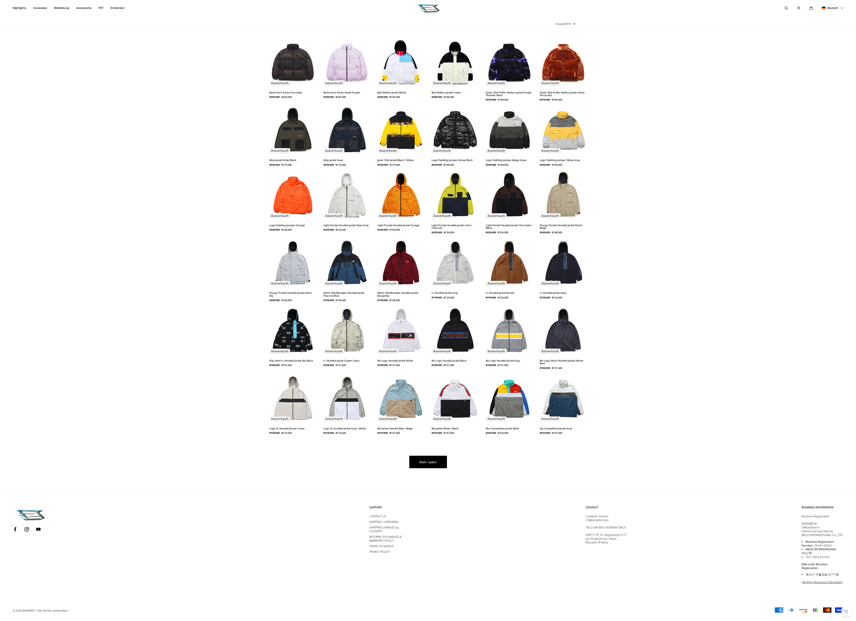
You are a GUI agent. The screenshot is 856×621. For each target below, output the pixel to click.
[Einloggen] (798, 8)
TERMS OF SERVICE (381, 546)
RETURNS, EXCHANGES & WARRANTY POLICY (385, 538)
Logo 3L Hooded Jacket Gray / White (344, 428)
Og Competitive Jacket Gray (556, 428)
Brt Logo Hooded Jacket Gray (503, 360)
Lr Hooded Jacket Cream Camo (341, 360)
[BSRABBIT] (428, 8)
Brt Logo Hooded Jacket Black (449, 360)
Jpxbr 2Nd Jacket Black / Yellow (395, 160)
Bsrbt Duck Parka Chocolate (285, 92)
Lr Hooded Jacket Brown (500, 293)
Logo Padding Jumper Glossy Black (452, 160)
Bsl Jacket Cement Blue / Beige (395, 428)
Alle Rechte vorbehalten (52, 611)
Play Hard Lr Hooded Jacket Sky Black (291, 360)
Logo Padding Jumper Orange (287, 225)
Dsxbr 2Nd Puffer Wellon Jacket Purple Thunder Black (508, 94)
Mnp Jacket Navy (333, 160)
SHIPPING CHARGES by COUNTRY (384, 529)
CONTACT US (377, 516)
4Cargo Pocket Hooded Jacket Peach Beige (561, 227)
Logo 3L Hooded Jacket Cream (287, 428)
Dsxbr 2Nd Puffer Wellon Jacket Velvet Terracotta (562, 94)
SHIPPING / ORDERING (383, 522)
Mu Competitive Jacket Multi (502, 428)
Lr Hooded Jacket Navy (553, 293)
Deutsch (832, 8)
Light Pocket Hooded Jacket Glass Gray (346, 225)
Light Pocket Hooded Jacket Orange (398, 225)
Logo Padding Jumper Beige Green (506, 160)
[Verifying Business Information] (822, 582)
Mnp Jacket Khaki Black (282, 160)
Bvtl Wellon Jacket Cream (446, 92)
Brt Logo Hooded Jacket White (395, 360)
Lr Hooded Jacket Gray (445, 293)
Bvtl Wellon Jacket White (391, 92)
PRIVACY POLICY (379, 552)
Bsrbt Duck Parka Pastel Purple (341, 92)
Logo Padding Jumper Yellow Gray (560, 160)
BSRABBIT (28, 611)
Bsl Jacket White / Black (445, 428)
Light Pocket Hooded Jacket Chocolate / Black (509, 227)
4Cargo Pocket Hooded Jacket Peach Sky (290, 294)
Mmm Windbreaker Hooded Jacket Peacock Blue (343, 294)
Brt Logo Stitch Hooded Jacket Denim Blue (561, 362)
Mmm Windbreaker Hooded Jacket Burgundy (397, 294)
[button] (811, 8)
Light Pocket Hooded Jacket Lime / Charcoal (452, 227)
